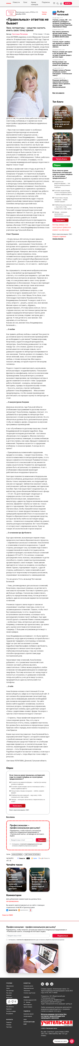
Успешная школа (28, 986)
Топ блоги (58, 101)
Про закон (9, 993)
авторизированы (12, 901)
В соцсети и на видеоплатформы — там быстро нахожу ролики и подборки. (28, 783)
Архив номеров (34, 3)
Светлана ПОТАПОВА (32, 854)
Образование (10, 986)
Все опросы (10, 817)
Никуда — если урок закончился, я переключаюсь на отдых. (28, 800)
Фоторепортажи (29, 1022)
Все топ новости (58, 93)
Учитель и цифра (11, 1011)
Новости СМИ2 (7, 915)
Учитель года (11, 13)
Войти (67, 3)
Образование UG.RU (14, 872)
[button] (12, 910)
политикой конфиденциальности (29, 844)
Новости (16, 2)
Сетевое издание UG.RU (30, 1000)
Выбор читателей (62, 13)
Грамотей (9, 1004)
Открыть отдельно (59, 236)
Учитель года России (29, 993)
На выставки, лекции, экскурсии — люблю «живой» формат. (27, 792)
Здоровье (9, 1009)
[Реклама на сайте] (71, 1041)
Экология (8, 995)
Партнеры (9, 1027)
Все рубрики (9, 1013)
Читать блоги (61, 159)
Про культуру (10, 990)
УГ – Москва (27, 1002)
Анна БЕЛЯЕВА (17, 854)
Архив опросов (58, 239)
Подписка (46, 2)
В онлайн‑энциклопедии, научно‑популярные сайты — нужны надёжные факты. (28, 787)
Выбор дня (9, 997)
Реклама (8, 1024)
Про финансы (10, 1006)
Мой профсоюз (28, 1004)
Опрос (57, 165)
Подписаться (42, 840)
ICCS (25, 1019)
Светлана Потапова (20, 34)
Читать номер (44, 13)
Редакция (9, 1022)
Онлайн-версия (28, 1016)
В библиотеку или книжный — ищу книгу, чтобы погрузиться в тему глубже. (26, 796)
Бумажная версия (29, 1014)
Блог (25, 2)
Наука (8, 988)
